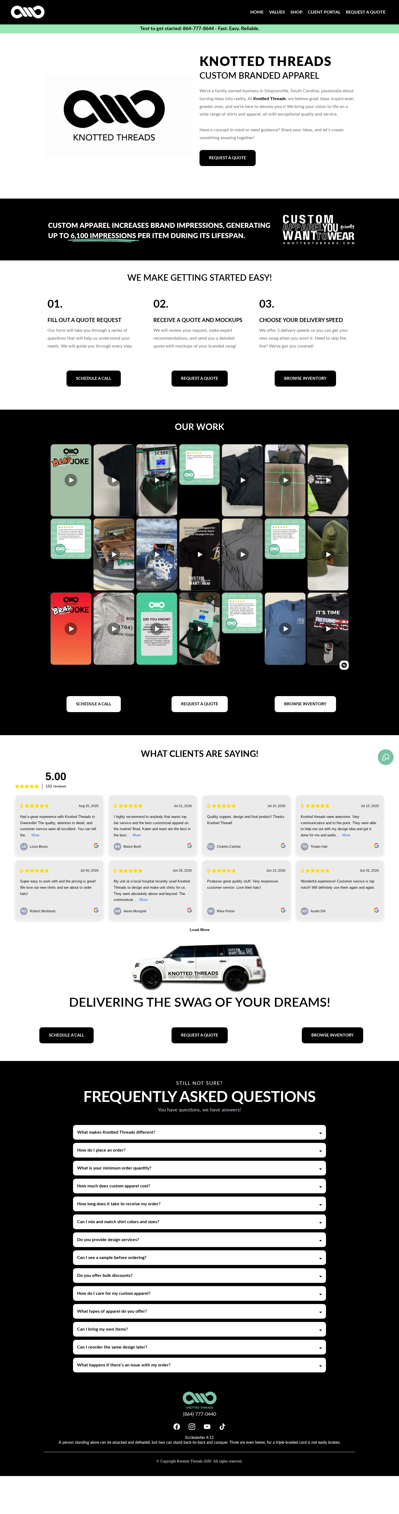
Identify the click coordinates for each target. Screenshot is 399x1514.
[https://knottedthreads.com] (28, 12)
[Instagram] (191, 1426)
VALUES (277, 12)
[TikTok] (222, 1426)
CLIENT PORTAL (324, 12)
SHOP (296, 12)
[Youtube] (207, 1426)
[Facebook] (176, 1426)
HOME (257, 12)
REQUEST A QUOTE (365, 12)
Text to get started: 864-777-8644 (177, 28)
